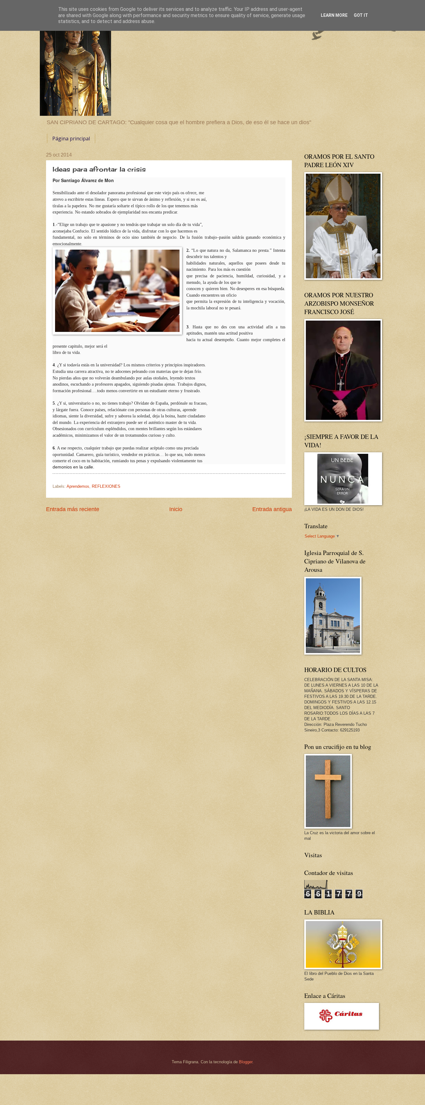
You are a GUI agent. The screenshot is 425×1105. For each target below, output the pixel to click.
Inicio (175, 509)
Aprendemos (78, 486)
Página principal (71, 138)
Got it (361, 15)
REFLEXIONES (106, 486)
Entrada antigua (272, 509)
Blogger (245, 1062)
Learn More (334, 15)
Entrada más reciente (72, 509)
